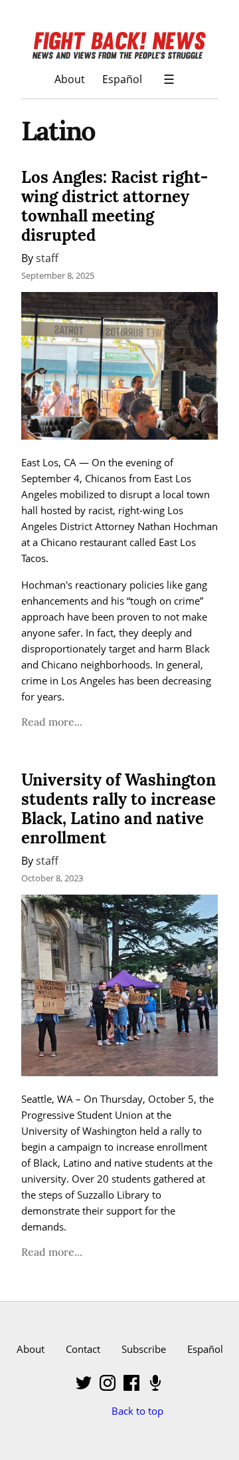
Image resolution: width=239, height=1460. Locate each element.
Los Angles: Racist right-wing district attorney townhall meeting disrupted (114, 206)
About (69, 78)
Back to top (137, 1410)
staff (47, 257)
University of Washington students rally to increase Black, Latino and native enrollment (118, 808)
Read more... (51, 721)
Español (122, 78)
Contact (83, 1349)
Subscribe (143, 1349)
